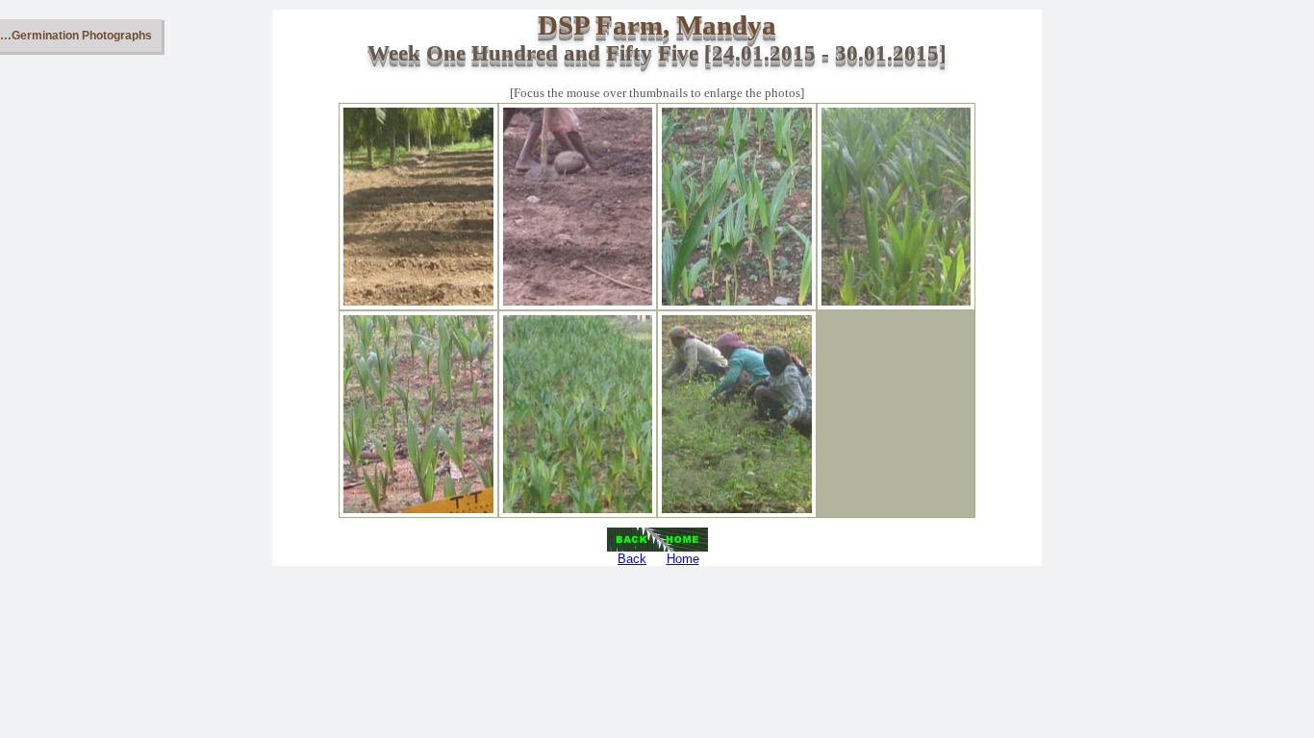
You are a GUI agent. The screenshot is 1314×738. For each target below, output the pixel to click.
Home (683, 559)
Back (632, 559)
